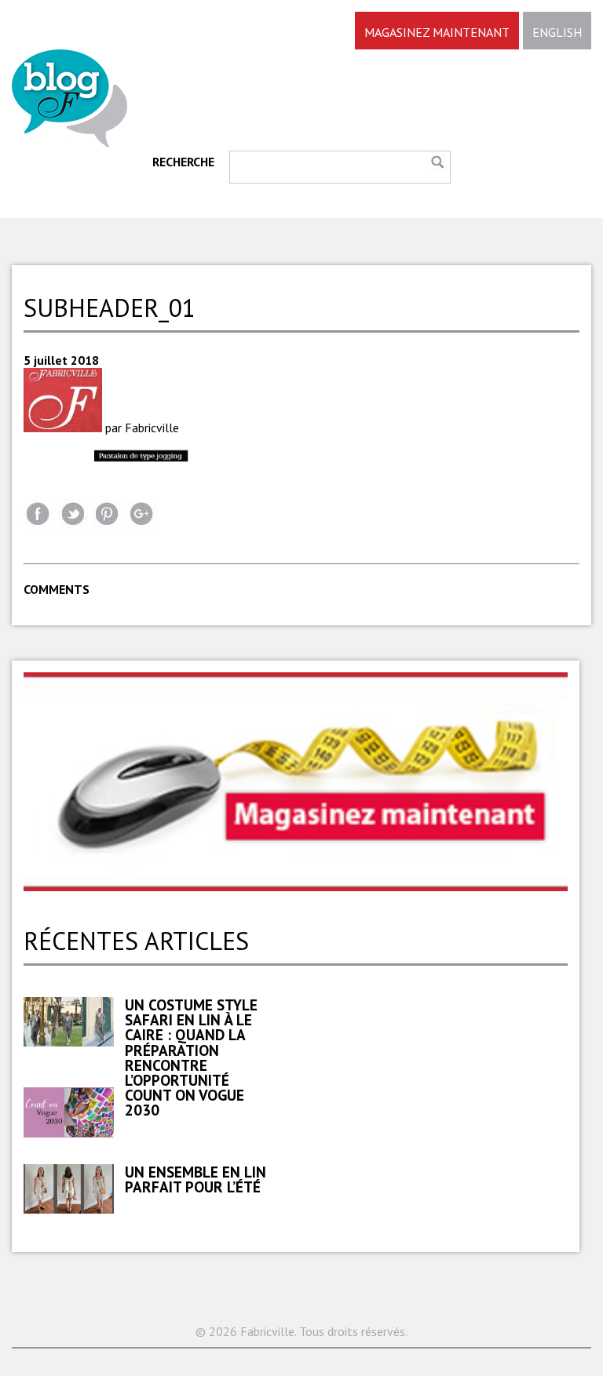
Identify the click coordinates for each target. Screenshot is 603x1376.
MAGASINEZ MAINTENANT (437, 32)
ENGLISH (557, 32)
